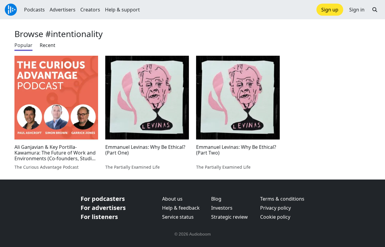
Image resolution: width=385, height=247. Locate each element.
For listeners (99, 217)
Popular (23, 45)
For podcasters (103, 199)
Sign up (329, 9)
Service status (178, 217)
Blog (216, 198)
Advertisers (62, 9)
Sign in (357, 9)
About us (172, 198)
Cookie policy (275, 217)
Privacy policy (275, 208)
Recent (47, 45)
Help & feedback (181, 208)
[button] (374, 10)
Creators (90, 9)
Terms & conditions (282, 198)
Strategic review (229, 217)
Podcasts (34, 9)
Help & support (122, 9)
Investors (222, 208)
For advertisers (103, 208)
